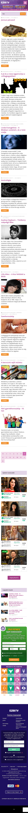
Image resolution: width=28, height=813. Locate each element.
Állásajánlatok (14, 769)
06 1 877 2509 (24, 9)
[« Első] (3, 454)
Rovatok (23, 13)
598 (23, 569)
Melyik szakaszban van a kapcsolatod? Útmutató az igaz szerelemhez (16, 603)
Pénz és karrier (5, 17)
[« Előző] (6, 454)
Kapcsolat (12, 766)
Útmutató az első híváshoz (20, 721)
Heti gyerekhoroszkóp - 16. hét (12, 409)
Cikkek (4, 725)
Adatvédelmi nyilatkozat (14, 779)
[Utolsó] (3, 461)
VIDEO (5, 551)
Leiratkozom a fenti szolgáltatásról (14, 759)
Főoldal (4, 718)
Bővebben (4, 65)
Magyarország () (13, 792)
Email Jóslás (19, 718)
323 (23, 496)
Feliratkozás (14, 659)
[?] (22, 752)
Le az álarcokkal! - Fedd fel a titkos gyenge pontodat (15, 611)
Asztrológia (6, 180)
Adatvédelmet (20, 655)
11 (21, 457)
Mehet (14, 749)
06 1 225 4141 (7, 494)
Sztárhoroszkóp (5, 125)
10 (17, 457)
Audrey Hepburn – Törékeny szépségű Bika (13, 221)
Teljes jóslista (14, 578)
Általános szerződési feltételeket (10, 775)
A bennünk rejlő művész (11, 362)
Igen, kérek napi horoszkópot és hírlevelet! (13, 653)
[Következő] (24, 457)
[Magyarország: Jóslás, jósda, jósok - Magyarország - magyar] (5, 2)
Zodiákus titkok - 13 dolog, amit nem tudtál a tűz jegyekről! (16, 595)
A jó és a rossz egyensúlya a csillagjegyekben (13, 75)
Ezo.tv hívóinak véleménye (20, 724)
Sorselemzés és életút (7, 71)
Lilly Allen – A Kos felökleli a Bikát (13, 275)
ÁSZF (12, 655)
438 (23, 520)
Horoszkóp (5, 723)
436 (23, 544)
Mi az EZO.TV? (4, 766)
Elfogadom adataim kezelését (14, 752)
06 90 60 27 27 (7, 498)
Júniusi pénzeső (8, 20)
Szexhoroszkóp (7, 316)
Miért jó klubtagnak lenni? (21, 727)
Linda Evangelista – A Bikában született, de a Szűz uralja (13, 129)
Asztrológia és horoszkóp (9, 124)
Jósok (4, 720)
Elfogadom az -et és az (13, 655)
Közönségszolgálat (22, 766)
